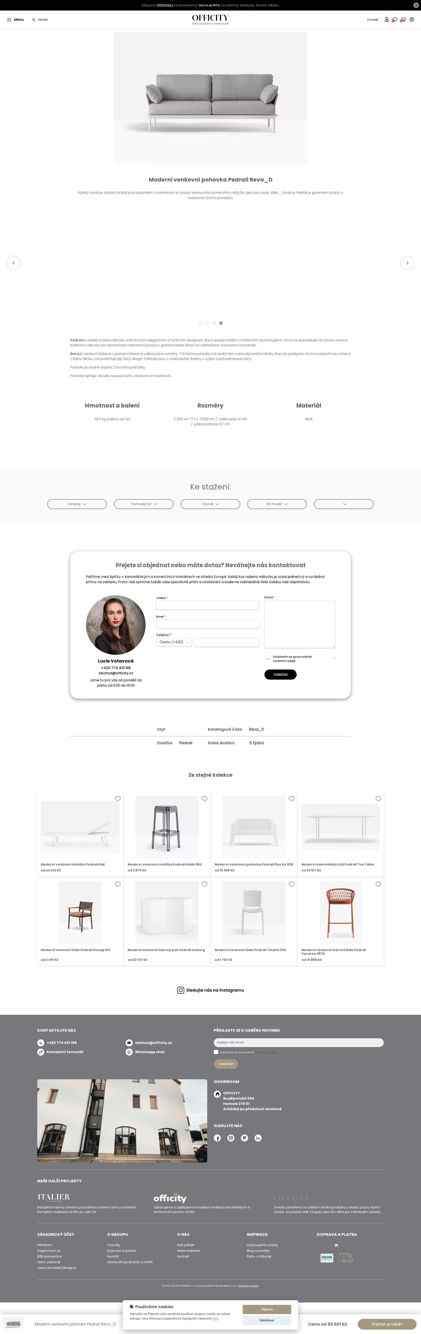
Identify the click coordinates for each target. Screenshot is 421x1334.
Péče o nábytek (259, 1256)
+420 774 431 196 (116, 667)
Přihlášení (44, 1245)
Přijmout (267, 1309)
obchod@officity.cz (115, 673)
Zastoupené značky (262, 1245)
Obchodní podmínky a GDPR (130, 1262)
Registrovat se (48, 1251)
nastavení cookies (248, 1286)
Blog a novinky (258, 1251)
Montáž (113, 1256)
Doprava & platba (121, 1251)
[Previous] (13, 263)
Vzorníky (113, 1245)
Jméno (162, 598)
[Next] (407, 263)
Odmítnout (267, 1320)
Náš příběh (185, 1245)
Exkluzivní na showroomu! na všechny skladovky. (198, 5)
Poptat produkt (387, 1324)
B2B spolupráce (49, 1256)
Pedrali (185, 743)
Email (161, 616)
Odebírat (225, 1064)
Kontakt (372, 19)
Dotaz (269, 597)
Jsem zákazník (48, 1262)
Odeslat (280, 674)
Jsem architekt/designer (56, 1268)
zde (215, 1318)
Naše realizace (188, 1251)
